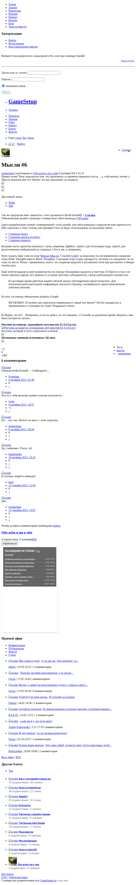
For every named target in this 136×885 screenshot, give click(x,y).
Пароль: (6, 79)
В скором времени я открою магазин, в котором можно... (77, 709)
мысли (120, 350)
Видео (22, 684)
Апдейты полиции (30, 709)
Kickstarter (25, 805)
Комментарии (16, 645)
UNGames (82, 218)
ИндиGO (23, 796)
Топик (12, 4)
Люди (30, 137)
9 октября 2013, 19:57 (21, 404)
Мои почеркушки (28, 840)
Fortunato (13, 376)
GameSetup (22, 101)
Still (10, 205)
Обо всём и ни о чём (45, 173)
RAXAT (13, 715)
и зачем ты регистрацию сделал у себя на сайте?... (58, 684)
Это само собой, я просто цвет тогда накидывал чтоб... (78, 745)
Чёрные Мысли (49, 255)
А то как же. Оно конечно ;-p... (59, 660)
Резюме (13, 13)
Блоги (12, 128)
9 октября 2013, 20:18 (21, 429)
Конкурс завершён (12, 573)
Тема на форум (17, 26)
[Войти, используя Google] (23, 60)
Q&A (11, 122)
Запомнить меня (15, 85)
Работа (12, 125)
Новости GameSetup (30, 787)
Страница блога (18, 233)
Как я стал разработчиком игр (35, 778)
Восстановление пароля (22, 46)
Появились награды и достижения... (20, 559)
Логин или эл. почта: (14, 72)
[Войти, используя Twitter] (16, 60)
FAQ (4, 877)
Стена (18, 137)
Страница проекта (19, 240)
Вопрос (13, 20)
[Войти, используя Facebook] (4, 60)
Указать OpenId (127, 61)
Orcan (11, 678)
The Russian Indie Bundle (32, 823)
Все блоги (7, 874)
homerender (15, 454)
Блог (11, 23)
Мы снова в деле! (29, 660)
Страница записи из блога (24, 237)
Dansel (12, 703)
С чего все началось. (13, 584)
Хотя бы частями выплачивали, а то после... (46, 672)
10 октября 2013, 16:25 (22, 457)
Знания (12, 119)
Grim (74, 255)
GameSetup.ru (48, 880)
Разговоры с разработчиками (34, 814)
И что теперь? (27, 733)
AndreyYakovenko (19, 727)
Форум (12, 131)
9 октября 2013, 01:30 (21, 379)
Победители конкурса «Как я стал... (20, 562)
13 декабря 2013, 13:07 (22, 510)
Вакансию (14, 10)
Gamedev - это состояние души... (19, 577)
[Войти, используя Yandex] (29, 60)
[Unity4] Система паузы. (33, 697)
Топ (10, 770)
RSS (34, 539)
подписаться (9, 543)
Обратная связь (18, 877)
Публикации (16, 648)
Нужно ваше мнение (31, 745)
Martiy (12, 666)
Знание (12, 7)
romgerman (7, 173)
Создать (126, 149)
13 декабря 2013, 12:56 (22, 485)
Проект (12, 17)
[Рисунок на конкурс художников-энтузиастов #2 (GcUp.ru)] (38, 327)
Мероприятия (26, 831)
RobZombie (15, 751)
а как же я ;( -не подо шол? (36, 721)
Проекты (13, 115)
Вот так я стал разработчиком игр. (19, 566)
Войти (12, 40)
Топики (13, 109)
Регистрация (16, 43)
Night (11, 202)
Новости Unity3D (28, 849)
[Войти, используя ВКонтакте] (10, 60)
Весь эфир (7, 757)
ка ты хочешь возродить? (52, 733)
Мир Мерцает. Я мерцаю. (16, 570)
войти (56, 525)
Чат (24, 137)
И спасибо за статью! (62, 697)
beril (10, 482)
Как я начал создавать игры (16, 580)
